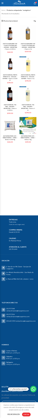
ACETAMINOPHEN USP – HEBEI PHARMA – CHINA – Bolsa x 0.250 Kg (10, 137)
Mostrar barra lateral (11, 21)
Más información (13, 414)
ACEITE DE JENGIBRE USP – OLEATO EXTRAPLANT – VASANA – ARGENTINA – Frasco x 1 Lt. (28, 46)
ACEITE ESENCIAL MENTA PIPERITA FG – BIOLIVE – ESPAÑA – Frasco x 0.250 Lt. (10, 77)
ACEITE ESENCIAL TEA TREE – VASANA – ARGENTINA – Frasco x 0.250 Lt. (10, 107)
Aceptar (26, 414)
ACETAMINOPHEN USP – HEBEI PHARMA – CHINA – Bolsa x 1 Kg (28, 137)
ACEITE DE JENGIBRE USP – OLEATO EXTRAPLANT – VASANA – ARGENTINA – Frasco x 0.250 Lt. (10, 46)
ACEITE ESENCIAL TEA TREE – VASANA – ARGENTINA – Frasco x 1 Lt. (28, 107)
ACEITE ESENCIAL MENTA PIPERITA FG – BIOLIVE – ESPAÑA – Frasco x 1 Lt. (28, 76)
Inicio (3, 10)
